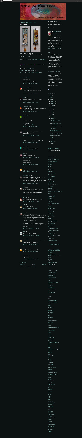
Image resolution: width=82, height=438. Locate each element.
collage (49, 332)
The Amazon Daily (52, 226)
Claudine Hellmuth (52, 173)
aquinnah (50, 313)
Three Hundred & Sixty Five (54, 235)
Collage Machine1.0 (52, 254)
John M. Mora (26, 130)
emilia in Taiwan (26, 239)
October (52, 105)
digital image (50, 340)
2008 (51, 99)
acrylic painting (51, 307)
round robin (50, 406)
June (52, 110)
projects (49, 397)
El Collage (50, 188)
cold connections (51, 330)
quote (49, 399)
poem (49, 392)
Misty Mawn (50, 210)
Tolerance (50, 416)
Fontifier (49, 257)
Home (33, 264)
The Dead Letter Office (53, 228)
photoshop (50, 391)
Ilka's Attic (50, 198)
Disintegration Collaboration (53, 342)
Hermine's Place (51, 196)
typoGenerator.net (52, 265)
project (49, 396)
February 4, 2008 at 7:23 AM (31, 228)
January (52, 141)
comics (49, 334)
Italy (49, 357)
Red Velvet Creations (52, 220)
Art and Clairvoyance (52, 161)
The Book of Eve (51, 414)
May (52, 112)
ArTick (49, 166)
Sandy (24, 146)
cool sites (50, 335)
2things (49, 298)
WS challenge (38, 72)
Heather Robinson (26, 175)
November (53, 103)
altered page (50, 312)
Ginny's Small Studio (52, 194)
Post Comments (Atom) (31, 266)
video (49, 422)
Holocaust (50, 352)
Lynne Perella (51, 204)
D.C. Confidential (51, 176)
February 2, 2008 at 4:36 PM (31, 102)
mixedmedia (50, 376)
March (52, 116)
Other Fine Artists (51, 384)
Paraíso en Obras (51, 216)
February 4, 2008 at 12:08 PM (31, 235)
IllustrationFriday (51, 355)
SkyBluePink (50, 285)
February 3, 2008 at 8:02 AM (31, 183)
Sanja (24, 204)
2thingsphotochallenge (52, 300)
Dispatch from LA (51, 181)
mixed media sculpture (53, 374)
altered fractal (51, 310)
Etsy (49, 280)
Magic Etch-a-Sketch (52, 262)
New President (51, 381)
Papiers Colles (51, 215)
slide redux (50, 411)
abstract (49, 303)
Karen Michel (51, 199)
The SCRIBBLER (51, 264)
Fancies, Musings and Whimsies (55, 191)
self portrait (50, 407)
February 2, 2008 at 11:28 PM (31, 150)
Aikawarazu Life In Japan (53, 159)
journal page (50, 362)
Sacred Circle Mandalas (53, 221)
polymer (49, 394)
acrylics (49, 308)
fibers (49, 345)
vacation (50, 421)
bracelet (49, 323)
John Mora (50, 360)
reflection (50, 404)
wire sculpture (51, 426)
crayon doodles (51, 337)
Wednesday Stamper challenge (38, 59)
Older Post (44, 264)
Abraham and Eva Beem (53, 302)
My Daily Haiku (51, 211)
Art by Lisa (50, 163)
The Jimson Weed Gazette (53, 230)
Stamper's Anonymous (53, 282)
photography (50, 389)
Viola (24, 231)
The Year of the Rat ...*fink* (56, 133)
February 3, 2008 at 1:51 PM (31, 201)
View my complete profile (54, 48)
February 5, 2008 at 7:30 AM (31, 251)
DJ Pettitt (50, 183)
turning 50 (50, 419)
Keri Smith (50, 201)
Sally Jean (50, 284)
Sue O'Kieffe (50, 412)
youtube (49, 431)
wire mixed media (51, 424)
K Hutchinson (25, 106)
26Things (50, 259)
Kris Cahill (25, 197)
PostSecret (50, 218)
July (52, 109)
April (52, 114)
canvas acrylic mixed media (54, 327)
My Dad (49, 379)
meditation (50, 369)
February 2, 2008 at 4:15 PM (31, 94)
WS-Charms (24, 24)
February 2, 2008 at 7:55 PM (31, 142)
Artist (49, 315)
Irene (24, 97)
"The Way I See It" (30, 68)
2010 (51, 95)
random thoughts (51, 402)
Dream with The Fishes (53, 184)
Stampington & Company (53, 278)
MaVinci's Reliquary (52, 273)
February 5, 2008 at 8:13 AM (31, 259)
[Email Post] (38, 70)
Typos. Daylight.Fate (52, 240)
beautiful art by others (52, 320)
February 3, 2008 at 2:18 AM (31, 157)
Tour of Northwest (51, 417)
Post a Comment (23, 262)
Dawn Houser (51, 178)
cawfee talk (50, 329)
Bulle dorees (50, 171)
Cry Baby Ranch (51, 287)
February (53, 118)
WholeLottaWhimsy (52, 277)
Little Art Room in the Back (53, 203)
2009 (51, 97)
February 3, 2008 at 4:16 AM (31, 164)
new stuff (50, 382)
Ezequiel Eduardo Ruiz (53, 189)
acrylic (49, 305)
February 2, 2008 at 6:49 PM (31, 126)
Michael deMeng (51, 208)
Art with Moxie (51, 164)
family (49, 344)
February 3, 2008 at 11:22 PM (31, 208)
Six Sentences (51, 225)
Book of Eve (50, 322)
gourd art (50, 347)
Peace (49, 386)
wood (49, 428)
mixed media (50, 370)
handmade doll (51, 350)
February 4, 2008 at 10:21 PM (31, 244)
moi (23, 247)
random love (50, 401)
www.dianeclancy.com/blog (28, 124)
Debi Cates (50, 179)
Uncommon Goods (52, 289)
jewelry (49, 359)
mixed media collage (29, 72)
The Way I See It (51, 233)
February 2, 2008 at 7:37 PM (31, 135)
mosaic (49, 377)
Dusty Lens (50, 186)
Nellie (24, 153)
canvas (49, 325)
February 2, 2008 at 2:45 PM (31, 83)
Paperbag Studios (51, 275)
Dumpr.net (50, 252)
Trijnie (24, 187)
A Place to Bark (51, 158)
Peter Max (50, 387)
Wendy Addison (51, 292)
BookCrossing (51, 169)
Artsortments (50, 168)
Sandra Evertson (51, 223)
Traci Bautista (51, 238)
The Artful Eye (57, 31)
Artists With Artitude (27, 87)
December (53, 101)
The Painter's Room (52, 231)
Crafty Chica (50, 174)
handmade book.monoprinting (54, 349)
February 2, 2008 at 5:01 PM (31, 111)
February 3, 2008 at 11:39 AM (31, 194)
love (49, 365)
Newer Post (22, 264)
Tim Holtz (50, 236)
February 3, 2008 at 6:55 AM (31, 171)
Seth (49, 409)
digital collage (51, 339)
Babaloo (49, 318)
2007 (51, 143)
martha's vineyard (52, 367)
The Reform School (52, 272)
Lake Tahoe (50, 364)
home (49, 354)
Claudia (24, 168)
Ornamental (50, 213)
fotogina (49, 193)
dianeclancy (25, 115)
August (52, 107)
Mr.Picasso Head (51, 260)
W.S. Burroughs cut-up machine (54, 255)
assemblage (50, 317)
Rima (24, 212)
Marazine (50, 206)
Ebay (49, 290)
